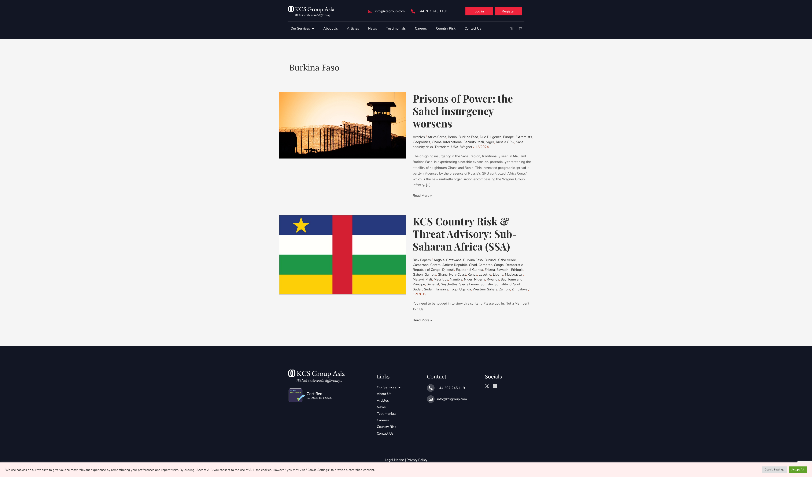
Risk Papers (422, 260)
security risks (423, 147)
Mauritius (441, 279)
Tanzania (441, 289)
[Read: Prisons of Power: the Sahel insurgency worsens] (342, 125)
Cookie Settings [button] (774, 470)
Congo (499, 265)
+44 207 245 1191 (433, 11)
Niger (490, 142)
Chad (473, 265)
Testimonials (396, 28)
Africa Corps (437, 137)
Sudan (428, 289)
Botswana (453, 260)
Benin (452, 137)
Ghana (437, 142)
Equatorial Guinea (469, 269)
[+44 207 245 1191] (413, 11)
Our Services (300, 28)
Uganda (465, 289)
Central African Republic (448, 265)
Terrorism (442, 147)
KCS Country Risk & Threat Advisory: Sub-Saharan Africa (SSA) (465, 233)
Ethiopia (517, 269)
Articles (353, 28)
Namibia (456, 279)
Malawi (418, 279)
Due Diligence (490, 137)
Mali (480, 142)
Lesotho (485, 274)
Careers (421, 28)
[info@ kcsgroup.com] (370, 11)
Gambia (430, 274)
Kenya (472, 274)
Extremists (524, 137)
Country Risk (445, 28)
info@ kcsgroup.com (390, 11)
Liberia (498, 274)
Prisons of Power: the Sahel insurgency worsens (463, 111)
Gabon (418, 274)
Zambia (504, 289)
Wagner (466, 147)
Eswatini (503, 269)
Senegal (433, 284)
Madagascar (514, 274)
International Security (459, 142)
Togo (454, 289)
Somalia (486, 284)
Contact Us (473, 28)
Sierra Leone (469, 284)
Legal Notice (394, 460)
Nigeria (479, 279)
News (372, 28)
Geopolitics (421, 142)
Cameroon (421, 265)
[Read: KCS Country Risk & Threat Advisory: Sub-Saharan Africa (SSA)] (342, 254)
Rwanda (493, 279)
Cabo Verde (507, 260)
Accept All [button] (797, 470)
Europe (508, 137)
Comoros (485, 265)
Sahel (520, 142)
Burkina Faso (468, 137)
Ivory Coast (457, 274)
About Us (330, 28)
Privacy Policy (417, 460)
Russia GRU (505, 142)
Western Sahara (485, 289)
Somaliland (503, 284)
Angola (438, 260)
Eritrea (490, 269)
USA (454, 147)
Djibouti (448, 269)
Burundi (490, 260)
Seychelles (449, 284)
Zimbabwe (520, 289)
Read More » (422, 195)
